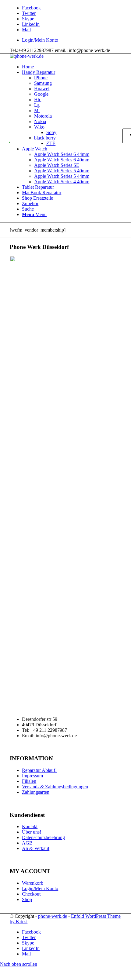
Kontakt (29, 826)
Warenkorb (32, 883)
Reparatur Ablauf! (39, 770)
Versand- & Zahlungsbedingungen (55, 786)
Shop (27, 899)
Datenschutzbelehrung (43, 837)
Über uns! (31, 832)
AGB (27, 842)
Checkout (31, 893)
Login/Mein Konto (40, 40)
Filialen (29, 781)
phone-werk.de (52, 916)
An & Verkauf (35, 848)
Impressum (32, 775)
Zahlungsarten (35, 792)
